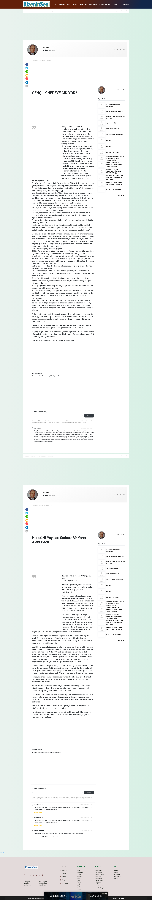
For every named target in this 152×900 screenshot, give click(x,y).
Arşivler (64, 876)
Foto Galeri (65, 867)
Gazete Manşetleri (100, 888)
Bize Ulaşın (64, 883)
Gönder (89, 415)
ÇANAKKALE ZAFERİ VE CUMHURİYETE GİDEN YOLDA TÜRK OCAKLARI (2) (114, 164)
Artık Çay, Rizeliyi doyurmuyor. (114, 134)
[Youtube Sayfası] (34, 875)
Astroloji (116, 878)
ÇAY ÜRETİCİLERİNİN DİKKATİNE (115, 111)
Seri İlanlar (98, 884)
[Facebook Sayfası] (25, 875)
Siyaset (75, 4)
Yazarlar (33, 11)
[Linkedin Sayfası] (37, 875)
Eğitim (81, 4)
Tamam (122, 898)
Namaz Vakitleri (100, 874)
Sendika (107, 4)
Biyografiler (117, 874)
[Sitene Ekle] (46, 875)
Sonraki (2, 852)
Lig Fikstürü (99, 878)
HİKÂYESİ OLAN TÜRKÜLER (113, 189)
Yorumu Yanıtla (38, 445)
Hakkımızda (27, 881)
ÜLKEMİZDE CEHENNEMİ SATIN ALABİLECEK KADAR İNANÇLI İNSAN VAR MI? (114, 177)
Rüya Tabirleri (117, 876)
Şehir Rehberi (99, 886)
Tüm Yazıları (121, 90)
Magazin (101, 4)
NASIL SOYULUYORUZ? (112, 152)
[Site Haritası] (43, 875)
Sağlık (95, 4)
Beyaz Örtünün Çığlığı (112, 123)
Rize (56, 4)
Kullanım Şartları (43, 881)
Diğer (115, 4)
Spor (85, 4)
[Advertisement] (15, 35)
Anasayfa (27, 11)
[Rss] (40, 875)
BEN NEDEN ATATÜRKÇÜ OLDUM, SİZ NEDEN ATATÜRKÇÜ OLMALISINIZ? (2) (115, 158)
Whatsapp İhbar (43, 883)
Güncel (79, 889)
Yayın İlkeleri (27, 883)
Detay (115, 898)
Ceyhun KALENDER (41, 11)
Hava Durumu (99, 870)
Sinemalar (98, 882)
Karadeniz (62, 4)
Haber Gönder (42, 885)
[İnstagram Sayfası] (31, 875)
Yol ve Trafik (99, 872)
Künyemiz (65, 880)
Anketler (116, 872)
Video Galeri (65, 870)
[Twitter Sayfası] (28, 875)
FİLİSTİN (108, 140)
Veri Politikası (27, 885)
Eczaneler (98, 876)
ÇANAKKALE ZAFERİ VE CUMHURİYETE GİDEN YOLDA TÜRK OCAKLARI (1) (114, 171)
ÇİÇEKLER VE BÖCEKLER (112, 129)
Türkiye (69, 4)
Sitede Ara (116, 870)
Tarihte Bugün (99, 880)
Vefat (90, 4)
